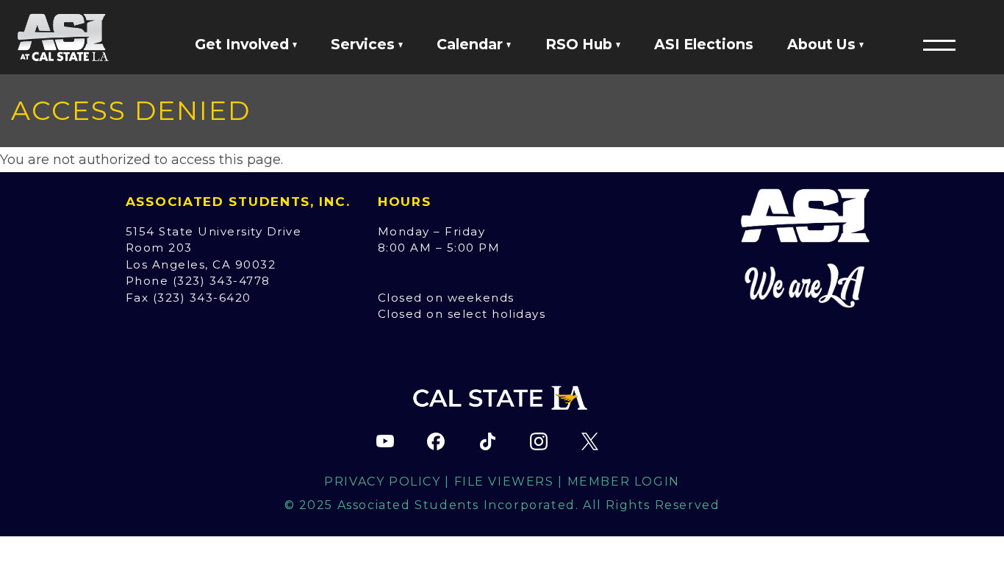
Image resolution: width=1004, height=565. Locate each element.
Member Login (623, 481)
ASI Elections (703, 44)
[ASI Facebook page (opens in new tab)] (436, 441)
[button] (939, 45)
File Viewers (504, 481)
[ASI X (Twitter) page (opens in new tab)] (589, 441)
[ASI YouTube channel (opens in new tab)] (385, 441)
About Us (823, 44)
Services (364, 44)
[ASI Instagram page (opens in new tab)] (539, 441)
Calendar (471, 44)
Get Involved (244, 44)
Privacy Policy (382, 481)
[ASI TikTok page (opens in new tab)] (487, 441)
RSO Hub (580, 44)
